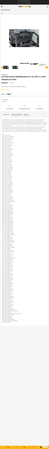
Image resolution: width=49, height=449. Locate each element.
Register (29, 3)
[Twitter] (9, 94)
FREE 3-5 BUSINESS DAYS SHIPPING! (24, 1)
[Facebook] (7, 94)
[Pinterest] (10, 94)
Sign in (26, 3)
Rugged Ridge (4, 74)
